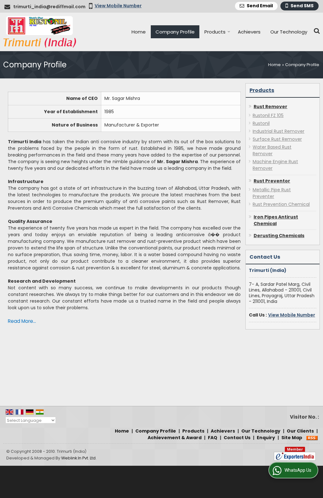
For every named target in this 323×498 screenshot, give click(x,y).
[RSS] (312, 437)
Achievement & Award (175, 437)
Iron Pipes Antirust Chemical (276, 220)
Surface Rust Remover (277, 139)
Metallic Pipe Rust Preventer (272, 193)
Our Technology (288, 31)
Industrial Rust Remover (278, 131)
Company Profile (175, 31)
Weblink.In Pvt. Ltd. (79, 458)
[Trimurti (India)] (39, 32)
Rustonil (261, 123)
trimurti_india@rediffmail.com (49, 6)
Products (215, 31)
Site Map (291, 437)
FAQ (212, 437)
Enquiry (266, 437)
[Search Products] (316, 31)
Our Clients (300, 431)
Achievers (249, 31)
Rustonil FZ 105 (268, 115)
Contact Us (237, 437)
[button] (118, 6)
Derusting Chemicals (279, 235)
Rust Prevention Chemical (281, 204)
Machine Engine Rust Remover (275, 164)
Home (139, 31)
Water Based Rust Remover (272, 150)
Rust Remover (270, 106)
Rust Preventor (272, 181)
